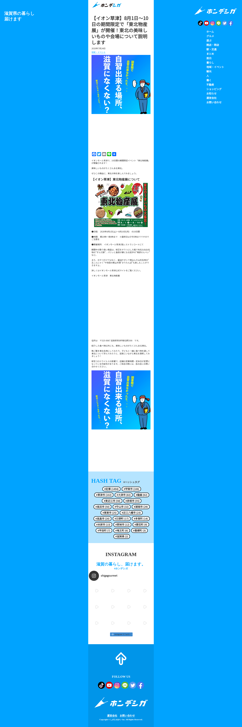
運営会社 (112, 715)
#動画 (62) (141, 494)
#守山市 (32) (122, 506)
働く (208, 80)
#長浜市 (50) (102, 506)
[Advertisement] (121, 132)
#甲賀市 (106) (131, 489)
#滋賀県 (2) (121, 536)
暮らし (210, 62)
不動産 (210, 84)
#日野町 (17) (122, 518)
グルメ (210, 36)
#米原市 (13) (103, 524)
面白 (208, 58)
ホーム (210, 31)
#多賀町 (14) (141, 518)
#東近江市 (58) (112, 500)
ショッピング (214, 89)
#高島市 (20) (102, 518)
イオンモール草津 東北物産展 (106, 275)
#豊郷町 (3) (139, 530)
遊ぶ (208, 40)
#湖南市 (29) (141, 506)
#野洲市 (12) (122, 524)
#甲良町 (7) (104, 530)
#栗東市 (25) (109, 512)
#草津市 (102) (104, 494)
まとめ (210, 53)
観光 (208, 71)
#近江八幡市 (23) (131, 512)
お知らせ (211, 93)
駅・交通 (211, 49)
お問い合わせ (127, 715)
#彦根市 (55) (132, 500)
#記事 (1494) (111, 489)
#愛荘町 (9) (140, 524)
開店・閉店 (212, 44)
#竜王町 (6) (121, 530)
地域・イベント (99, 52)
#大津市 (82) (124, 494)
